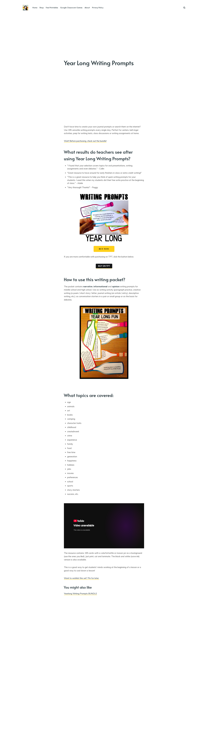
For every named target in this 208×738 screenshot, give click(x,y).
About (87, 7)
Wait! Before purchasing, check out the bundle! (85, 141)
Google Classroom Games (71, 7)
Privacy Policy (97, 7)
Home (34, 7)
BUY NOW (104, 249)
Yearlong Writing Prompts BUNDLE (80, 593)
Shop (41, 7)
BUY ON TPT (104, 266)
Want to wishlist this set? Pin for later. (81, 578)
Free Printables (52, 7)
